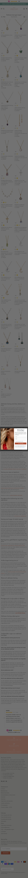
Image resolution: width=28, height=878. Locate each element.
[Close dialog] (26, 429)
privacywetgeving (23, 447)
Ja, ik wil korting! (20, 443)
